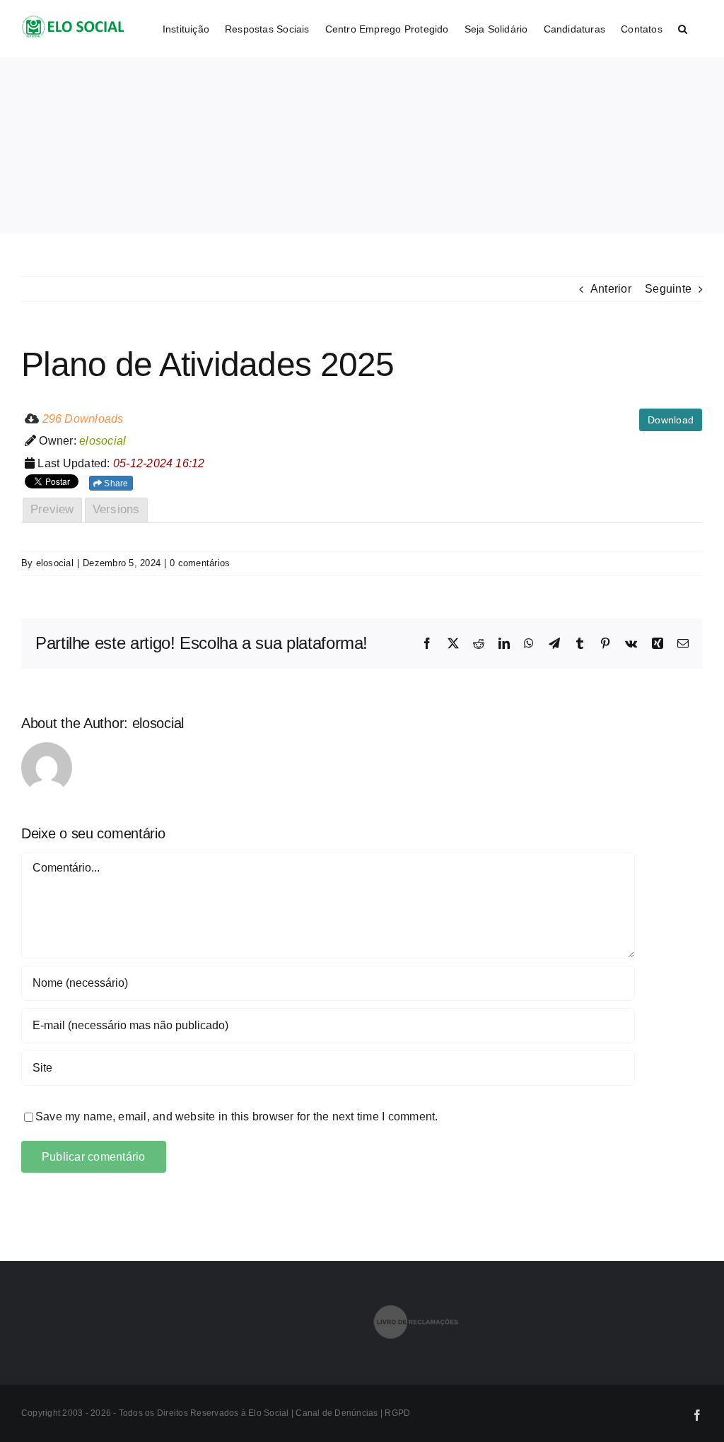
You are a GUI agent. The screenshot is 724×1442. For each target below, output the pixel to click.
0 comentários (200, 563)
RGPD (397, 1413)
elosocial (55, 563)
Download (671, 420)
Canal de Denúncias (338, 1413)
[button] (682, 28)
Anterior (610, 289)
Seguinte (668, 289)
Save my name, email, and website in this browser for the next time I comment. (236, 1116)
